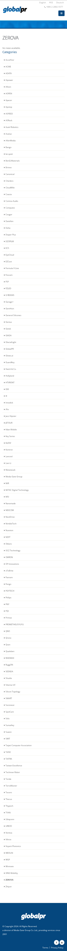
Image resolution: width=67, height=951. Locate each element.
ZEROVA (9, 879)
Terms (45, 947)
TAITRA (9, 758)
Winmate (10, 866)
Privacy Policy (57, 947)
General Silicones (13, 315)
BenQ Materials (13, 160)
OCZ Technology (13, 550)
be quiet (9, 154)
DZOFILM (10, 241)
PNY (7, 604)
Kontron (9, 449)
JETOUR (9, 422)
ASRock (9, 120)
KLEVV (8, 443)
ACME (8, 66)
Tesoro (9, 792)
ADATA (9, 73)
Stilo (7, 718)
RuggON (9, 664)
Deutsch (60, 2)
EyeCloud (10, 254)
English (42, 2)
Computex (10, 207)
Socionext (10, 705)
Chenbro (9, 180)
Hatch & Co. (11, 369)
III (6, 396)
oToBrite (9, 570)
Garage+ (9, 301)
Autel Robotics (12, 127)
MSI (7, 496)
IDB (7, 389)
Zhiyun (9, 886)
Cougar (9, 214)
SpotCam (10, 711)
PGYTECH (10, 590)
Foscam (9, 275)
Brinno (9, 167)
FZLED (8, 288)
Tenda (8, 779)
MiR (7, 483)
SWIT (8, 738)
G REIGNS (10, 295)
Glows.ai (9, 355)
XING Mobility (12, 873)
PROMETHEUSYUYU (15, 624)
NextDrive (10, 516)
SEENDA (9, 671)
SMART (9, 698)
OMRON (9, 557)
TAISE (8, 752)
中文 (51, 2)
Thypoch (9, 805)
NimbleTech (11, 523)
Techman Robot (13, 772)
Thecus (9, 799)
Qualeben (10, 651)
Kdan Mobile (11, 429)
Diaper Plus (11, 234)
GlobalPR (10, 348)
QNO (8, 631)
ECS (7, 248)
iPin (7, 409)
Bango (8, 147)
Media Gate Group (14, 476)
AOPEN (9, 93)
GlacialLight (11, 342)
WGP (8, 859)
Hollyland (10, 375)
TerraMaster (11, 785)
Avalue (9, 133)
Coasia (9, 194)
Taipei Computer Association (19, 745)
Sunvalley (10, 725)
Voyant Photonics (13, 846)
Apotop (9, 107)
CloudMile (10, 187)
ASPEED (9, 113)
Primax (9, 617)
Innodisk (9, 402)
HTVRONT (10, 382)
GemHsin (10, 308)
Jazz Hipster (11, 416)
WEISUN (9, 853)
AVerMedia (11, 140)
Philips (8, 597)
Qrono (8, 637)
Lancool (9, 456)
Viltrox (8, 839)
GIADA (9, 335)
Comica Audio (12, 201)
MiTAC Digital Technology (17, 490)
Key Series (10, 436)
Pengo (8, 584)
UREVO (9, 826)
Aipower (9, 80)
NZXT (8, 537)
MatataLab (10, 469)
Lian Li (8, 463)
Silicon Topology (13, 691)
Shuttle (9, 678)
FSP (7, 281)
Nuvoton (9, 530)
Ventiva (9, 832)
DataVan (9, 221)
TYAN (8, 812)
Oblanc (9, 543)
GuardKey (10, 362)
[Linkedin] (62, 942)
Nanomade (11, 503)
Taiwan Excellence (14, 765)
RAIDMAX (10, 658)
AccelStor (10, 60)
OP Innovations (12, 564)
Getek (8, 328)
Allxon (8, 86)
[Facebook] (56, 942)
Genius (9, 322)
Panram (9, 577)
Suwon (9, 732)
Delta (8, 228)
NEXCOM (10, 510)
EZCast (9, 261)
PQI (7, 611)
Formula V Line (12, 268)
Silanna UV (10, 685)
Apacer (9, 100)
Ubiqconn (10, 819)
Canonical (10, 174)
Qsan (8, 644)
